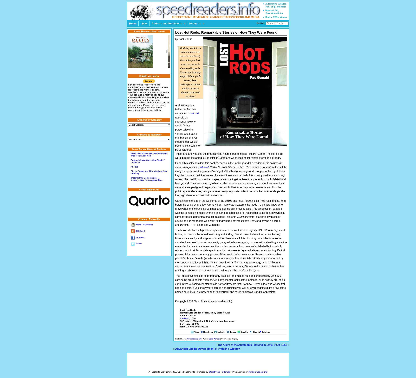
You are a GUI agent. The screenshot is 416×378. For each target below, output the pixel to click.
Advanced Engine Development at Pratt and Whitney (207, 348)
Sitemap (226, 372)
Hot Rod (203, 167)
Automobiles (192, 339)
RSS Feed (140, 231)
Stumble (244, 332)
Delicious (266, 332)
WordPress (214, 372)
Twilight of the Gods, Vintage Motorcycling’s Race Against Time (146, 179)
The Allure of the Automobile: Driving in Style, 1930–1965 (252, 345)
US (200, 339)
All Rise (134, 167)
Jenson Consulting (257, 372)
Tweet (196, 332)
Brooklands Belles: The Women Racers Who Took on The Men (149, 155)
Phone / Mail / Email (144, 225)
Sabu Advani (214, 339)
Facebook (208, 332)
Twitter (138, 244)
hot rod (194, 113)
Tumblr (233, 332)
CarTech (184, 318)
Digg (255, 332)
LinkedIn (221, 332)
